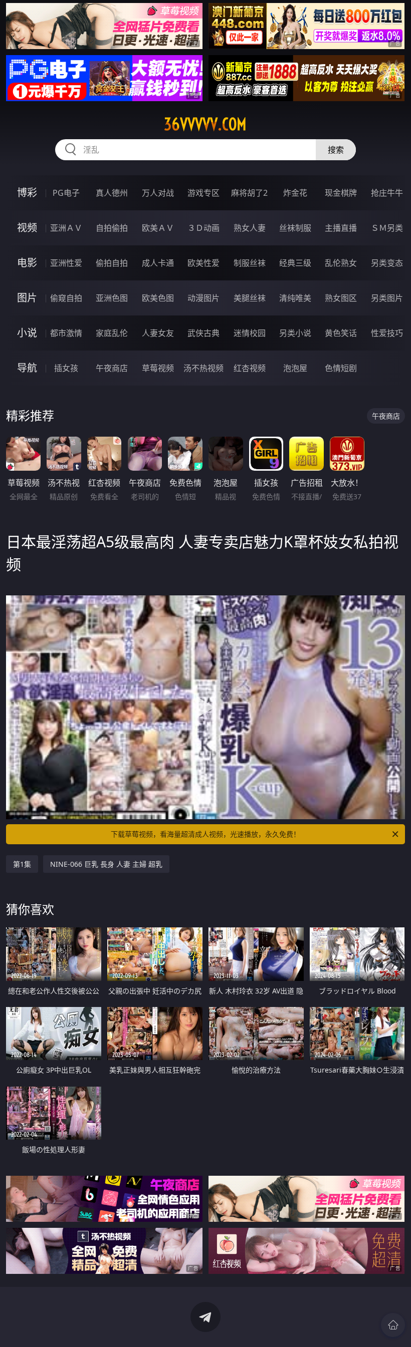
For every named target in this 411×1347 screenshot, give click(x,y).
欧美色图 (158, 297)
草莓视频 (158, 368)
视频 (27, 227)
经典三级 (295, 262)
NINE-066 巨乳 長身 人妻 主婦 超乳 (106, 864)
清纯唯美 (295, 297)
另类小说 (295, 333)
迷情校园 (250, 333)
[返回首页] (393, 1325)
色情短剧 (341, 368)
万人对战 (158, 192)
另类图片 (387, 297)
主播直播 (341, 227)
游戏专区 (203, 192)
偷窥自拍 (66, 297)
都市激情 (66, 333)
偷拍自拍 (112, 262)
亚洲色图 (112, 297)
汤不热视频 (203, 368)
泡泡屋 (295, 368)
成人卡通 (158, 262)
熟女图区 (341, 297)
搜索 (336, 149)
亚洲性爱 (66, 262)
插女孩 (66, 368)
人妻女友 (158, 333)
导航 (27, 368)
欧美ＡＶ (158, 227)
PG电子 (66, 192)
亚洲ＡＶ (66, 227)
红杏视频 (250, 368)
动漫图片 (203, 297)
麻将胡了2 (249, 192)
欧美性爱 (203, 262)
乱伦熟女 (341, 262)
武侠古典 (203, 333)
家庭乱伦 (112, 333)
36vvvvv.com (205, 124)
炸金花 (295, 192)
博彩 (27, 192)
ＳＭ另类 (387, 227)
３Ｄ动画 (203, 227)
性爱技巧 (387, 333)
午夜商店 (112, 368)
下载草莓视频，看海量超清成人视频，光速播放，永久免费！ (205, 834)
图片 (27, 297)
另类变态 (387, 262)
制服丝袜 (250, 262)
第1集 (22, 864)
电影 (27, 262)
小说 (27, 333)
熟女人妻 (250, 227)
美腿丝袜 (250, 297)
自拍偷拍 (112, 227)
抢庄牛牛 (387, 192)
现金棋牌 (341, 192)
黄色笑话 (341, 333)
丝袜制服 (295, 227)
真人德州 (112, 192)
